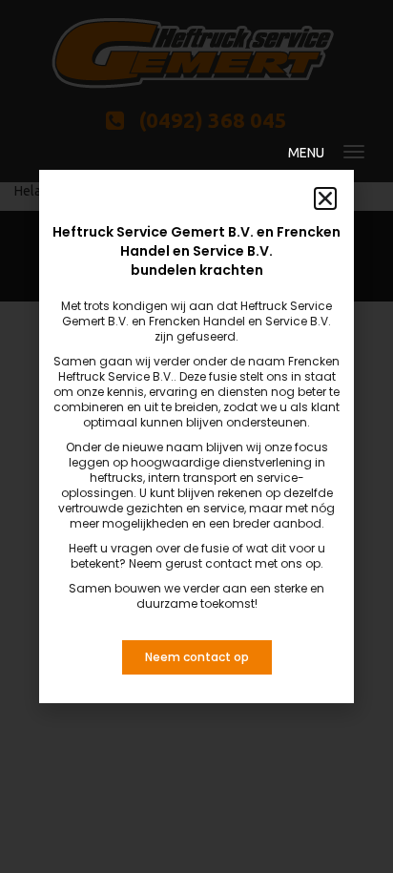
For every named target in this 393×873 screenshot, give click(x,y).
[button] (325, 198)
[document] (196, 436)
